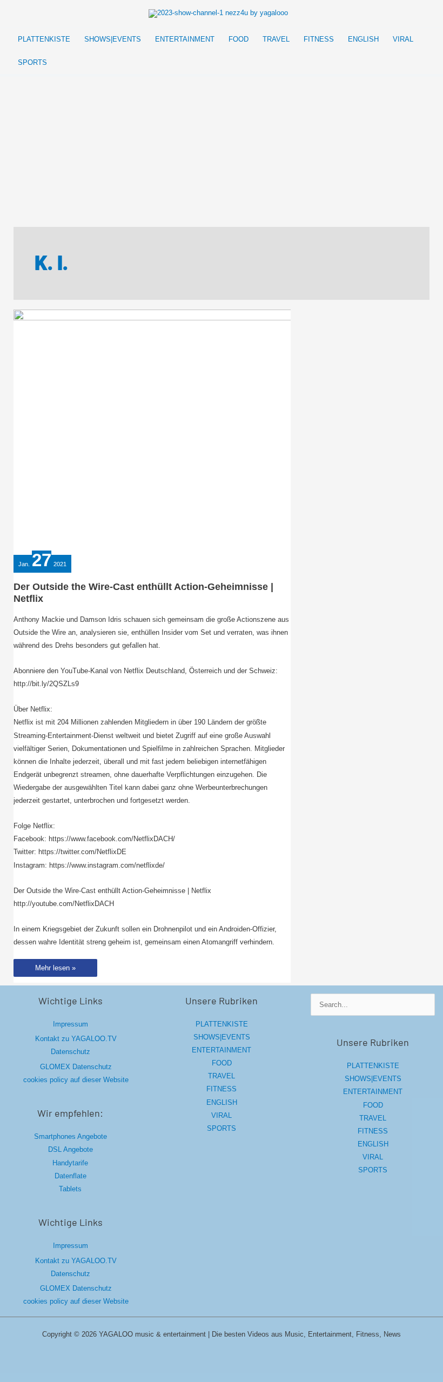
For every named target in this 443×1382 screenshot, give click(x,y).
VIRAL (221, 1115)
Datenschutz (70, 1052)
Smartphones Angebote (70, 1136)
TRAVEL (221, 1076)
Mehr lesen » (55, 970)
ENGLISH (221, 1102)
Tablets (70, 1189)
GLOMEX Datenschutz (76, 1067)
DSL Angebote (70, 1149)
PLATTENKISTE (222, 1024)
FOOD (222, 1063)
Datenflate (70, 1176)
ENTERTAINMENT (221, 1050)
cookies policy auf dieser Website (76, 1080)
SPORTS (221, 1128)
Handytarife (70, 1163)
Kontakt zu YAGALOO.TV (76, 1039)
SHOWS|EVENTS (221, 1037)
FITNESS (221, 1089)
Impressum (70, 1024)
